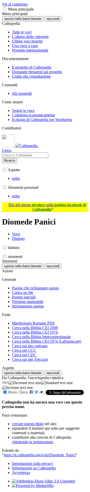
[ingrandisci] (17, 387)
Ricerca (9, 160)
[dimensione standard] (57, 383)
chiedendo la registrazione (32, 442)
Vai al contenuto (15, 4)
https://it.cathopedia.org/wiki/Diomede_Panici (40, 455)
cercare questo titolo (28, 424)
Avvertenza (21, 472)
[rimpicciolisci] (25, 383)
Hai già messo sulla (47, 207)
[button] (4, 9)
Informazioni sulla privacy (32, 463)
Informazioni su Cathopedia (34, 468)
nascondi (52, 19)
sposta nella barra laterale (22, 19)
